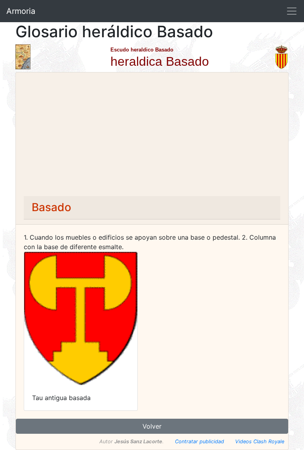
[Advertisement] (152, 136)
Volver (152, 426)
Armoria (20, 11)
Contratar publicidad (199, 441)
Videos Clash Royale (259, 441)
